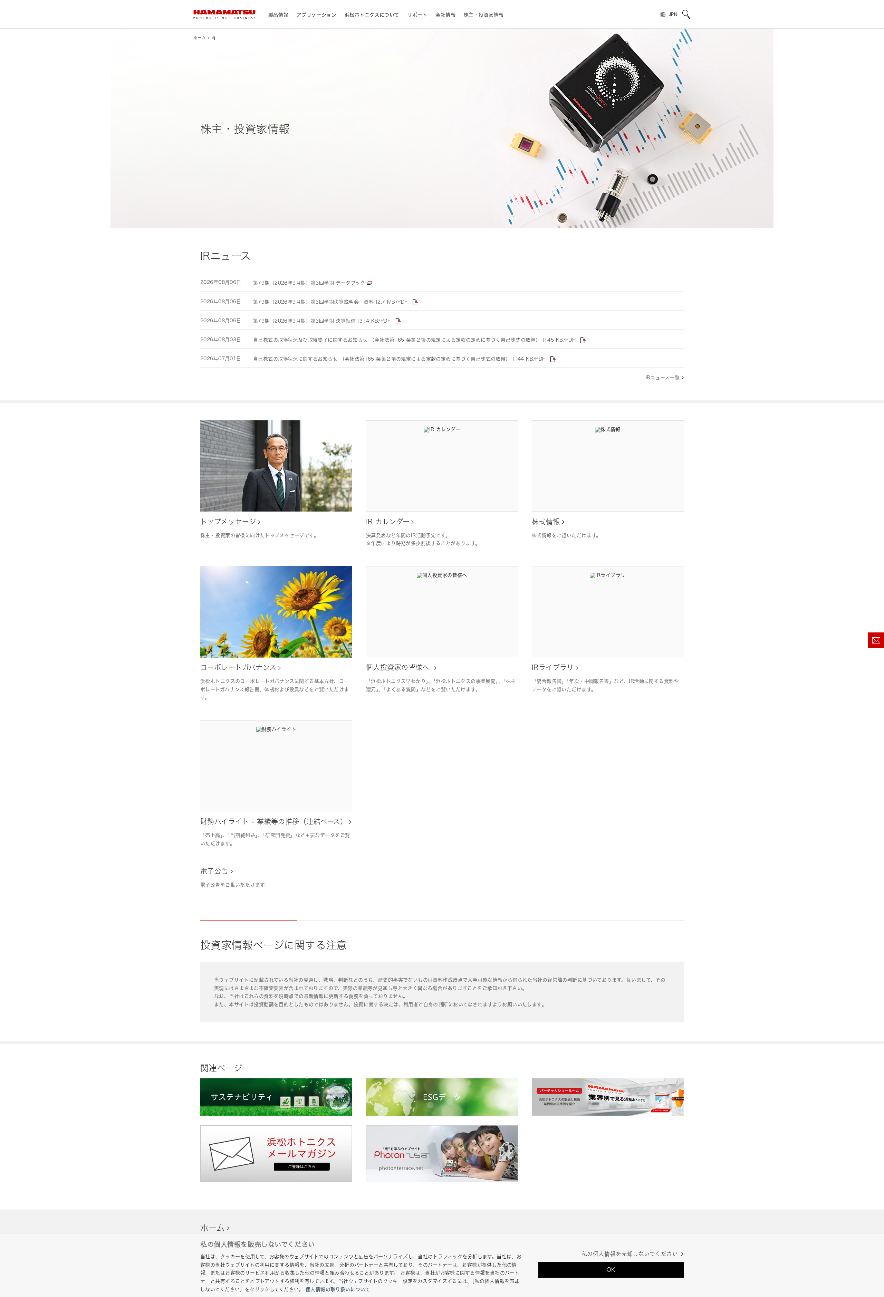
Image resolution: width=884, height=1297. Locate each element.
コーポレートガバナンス (238, 667)
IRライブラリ (553, 667)
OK (611, 1269)
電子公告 (214, 871)
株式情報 (546, 521)
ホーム (199, 37)
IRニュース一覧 (663, 377)
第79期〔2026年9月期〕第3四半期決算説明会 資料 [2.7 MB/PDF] (331, 302)
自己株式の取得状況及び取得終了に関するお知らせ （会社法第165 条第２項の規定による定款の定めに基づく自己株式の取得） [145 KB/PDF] (415, 340)
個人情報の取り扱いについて (338, 1289)
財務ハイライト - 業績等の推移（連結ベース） (273, 821)
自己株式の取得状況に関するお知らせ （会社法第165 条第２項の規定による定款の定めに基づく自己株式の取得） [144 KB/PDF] (400, 359)
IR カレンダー (388, 521)
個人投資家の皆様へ (399, 667)
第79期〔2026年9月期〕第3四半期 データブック (309, 283)
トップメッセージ (228, 521)
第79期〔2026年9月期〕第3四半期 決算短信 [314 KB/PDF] (322, 321)
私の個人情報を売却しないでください (630, 1254)
